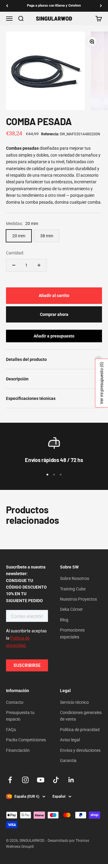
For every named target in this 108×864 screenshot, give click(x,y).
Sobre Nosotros (74, 578)
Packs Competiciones (26, 739)
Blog (64, 619)
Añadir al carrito (54, 295)
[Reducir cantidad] (13, 265)
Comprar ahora (54, 314)
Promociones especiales (72, 633)
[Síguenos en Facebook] (10, 780)
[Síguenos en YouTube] (41, 780)
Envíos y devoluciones (80, 750)
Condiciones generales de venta (81, 716)
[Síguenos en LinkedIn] (71, 780)
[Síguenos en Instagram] (25, 780)
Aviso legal (70, 739)
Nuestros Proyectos (78, 599)
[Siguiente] (101, 6)
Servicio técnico (74, 702)
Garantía (68, 760)
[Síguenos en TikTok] (56, 780)
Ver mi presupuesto (101, 383)
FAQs (11, 729)
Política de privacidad (80, 729)
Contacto (14, 702)
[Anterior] (7, 6)
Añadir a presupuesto (54, 336)
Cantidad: (15, 252)
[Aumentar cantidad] (39, 265)
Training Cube (73, 588)
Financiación (18, 750)
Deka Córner (71, 609)
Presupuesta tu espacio (20, 716)
